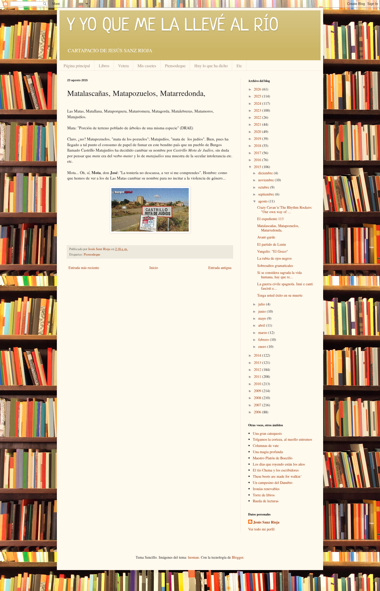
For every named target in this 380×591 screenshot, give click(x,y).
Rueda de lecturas (265, 500)
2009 (258, 390)
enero (262, 346)
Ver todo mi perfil (261, 529)
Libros (104, 65)
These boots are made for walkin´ (277, 476)
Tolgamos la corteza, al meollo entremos (282, 439)
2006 (258, 411)
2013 (258, 362)
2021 (258, 124)
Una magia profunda (268, 451)
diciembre (266, 172)
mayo (262, 318)
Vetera (123, 65)
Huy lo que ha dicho (211, 65)
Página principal (77, 65)
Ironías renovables (266, 488)
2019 (258, 138)
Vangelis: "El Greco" (272, 251)
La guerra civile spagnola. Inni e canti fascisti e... (285, 286)
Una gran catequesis (267, 433)
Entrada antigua (219, 267)
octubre (264, 187)
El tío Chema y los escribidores (276, 470)
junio (262, 311)
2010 (258, 383)
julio (262, 304)
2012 (258, 369)
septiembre (266, 194)
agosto (263, 201)
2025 (258, 96)
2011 (258, 376)
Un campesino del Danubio (272, 482)
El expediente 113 (270, 218)
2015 (258, 166)
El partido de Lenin (271, 244)
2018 (258, 145)
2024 (258, 103)
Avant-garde (266, 237)
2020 (258, 131)
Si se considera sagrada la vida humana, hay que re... (279, 274)
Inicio (153, 267)
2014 (258, 355)
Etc (239, 65)
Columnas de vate (266, 445)
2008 (258, 397)
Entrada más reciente (84, 267)
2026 (258, 89)
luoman (193, 557)
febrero (264, 339)
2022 (258, 117)
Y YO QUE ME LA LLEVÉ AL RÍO (173, 25)
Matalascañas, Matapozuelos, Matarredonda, (278, 228)
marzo (263, 332)
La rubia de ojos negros (274, 258)
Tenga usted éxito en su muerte (279, 295)
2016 (258, 159)
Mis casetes (147, 65)
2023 (258, 110)
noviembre (266, 179)
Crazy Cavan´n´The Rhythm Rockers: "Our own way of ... (284, 209)
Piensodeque (175, 65)
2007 (258, 404)
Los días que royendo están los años (279, 464)
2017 (258, 152)
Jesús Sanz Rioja (266, 522)
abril (262, 325)
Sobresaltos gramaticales (275, 265)
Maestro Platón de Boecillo (272, 457)
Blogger (237, 557)
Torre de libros (264, 494)
